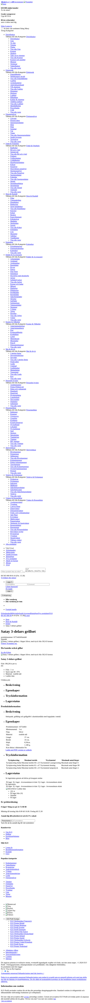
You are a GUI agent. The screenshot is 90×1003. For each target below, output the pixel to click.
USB (12, 110)
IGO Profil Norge (16, 944)
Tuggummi (14, 372)
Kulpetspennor (11, 863)
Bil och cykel (15, 150)
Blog (7, 838)
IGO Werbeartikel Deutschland (21, 934)
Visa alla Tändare (16, 444)
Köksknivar (14, 219)
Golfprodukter (15, 158)
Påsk (12, 127)
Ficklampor (14, 481)
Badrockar (14, 204)
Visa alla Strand (16, 188)
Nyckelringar (15, 429)
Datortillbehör (15, 74)
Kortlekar (13, 420)
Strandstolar (14, 186)
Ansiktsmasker (15, 385)
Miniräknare (14, 339)
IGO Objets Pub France (19, 932)
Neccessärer (14, 399)
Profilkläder (14, 293)
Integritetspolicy (11, 952)
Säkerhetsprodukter (17, 488)
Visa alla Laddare (16, 104)
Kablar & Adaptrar (17, 100)
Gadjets (13, 81)
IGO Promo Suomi (17, 938)
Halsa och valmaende (18, 389)
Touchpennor (15, 464)
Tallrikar (13, 236)
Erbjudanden (11, 550)
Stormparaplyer (16, 171)
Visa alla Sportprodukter (19, 179)
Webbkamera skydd (17, 76)
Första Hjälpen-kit (17, 387)
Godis (12, 364)
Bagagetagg (14, 527)
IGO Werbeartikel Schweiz (20, 940)
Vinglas (13, 45)
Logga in (9, 591)
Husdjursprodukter (17, 162)
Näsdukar (13, 402)
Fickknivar (14, 479)
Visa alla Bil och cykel (18, 154)
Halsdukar (14, 274)
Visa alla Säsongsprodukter (20, 135)
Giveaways (14, 416)
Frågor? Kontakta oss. (9, 643)
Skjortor (13, 299)
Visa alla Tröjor (16, 316)
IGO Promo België (17, 923)
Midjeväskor (15, 519)
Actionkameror (15, 83)
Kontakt (9, 852)
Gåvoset (13, 118)
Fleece (12, 269)
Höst (12, 125)
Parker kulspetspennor (18, 462)
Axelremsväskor (16, 502)
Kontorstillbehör (16, 332)
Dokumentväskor (16, 511)
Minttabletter (15, 370)
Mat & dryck (10, 349)
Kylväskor (14, 517)
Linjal (12, 337)
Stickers (13, 433)
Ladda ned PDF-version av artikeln (19, 750)
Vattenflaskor (15, 66)
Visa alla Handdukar (17, 209)
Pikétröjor (14, 288)
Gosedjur (13, 418)
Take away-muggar (17, 56)
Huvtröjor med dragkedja (19, 276)
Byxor (12, 267)
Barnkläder (14, 265)
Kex (11, 376)
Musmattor (14, 341)
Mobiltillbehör (15, 106)
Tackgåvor (14, 139)
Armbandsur (15, 263)
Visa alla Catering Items (19, 360)
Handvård (14, 393)
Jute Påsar (14, 515)
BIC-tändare (14, 441)
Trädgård (13, 190)
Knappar (13, 414)
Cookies (9, 957)
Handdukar (14, 202)
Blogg (8, 563)
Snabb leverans (16, 137)
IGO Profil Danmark (18, 930)
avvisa (26, 997)
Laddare (13, 95)
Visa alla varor (15, 68)
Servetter (13, 358)
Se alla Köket (6, 652)
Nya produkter (11, 559)
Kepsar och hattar (16, 284)
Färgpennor (14, 454)
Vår (11, 131)
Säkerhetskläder (16, 297)
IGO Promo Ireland (17, 936)
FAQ (8, 565)
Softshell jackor (16, 280)
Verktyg (13, 494)
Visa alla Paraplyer (17, 173)
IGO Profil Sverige (13, 919)
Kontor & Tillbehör (13, 322)
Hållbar (8, 834)
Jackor (12, 278)
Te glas (13, 43)
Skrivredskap (10, 448)
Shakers (13, 53)
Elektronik (9, 70)
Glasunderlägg (15, 200)
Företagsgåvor (11, 114)
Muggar (13, 62)
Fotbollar (13, 177)
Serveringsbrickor (16, 355)
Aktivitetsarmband (17, 85)
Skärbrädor (14, 223)
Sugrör (12, 225)
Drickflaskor (10, 35)
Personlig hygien (12, 381)
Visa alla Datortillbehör (18, 79)
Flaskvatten (14, 362)
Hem (7, 619)
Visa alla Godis (16, 374)
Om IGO (9, 832)
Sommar (13, 129)
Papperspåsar (15, 521)
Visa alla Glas (15, 49)
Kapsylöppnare (16, 217)
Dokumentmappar (17, 345)
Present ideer (15, 121)
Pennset (13, 471)
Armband (13, 261)
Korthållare (14, 334)
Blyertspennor (15, 452)
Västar (12, 318)
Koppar (13, 51)
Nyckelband (14, 425)
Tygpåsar (13, 504)
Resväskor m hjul (16, 532)
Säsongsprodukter (17, 123)
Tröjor (12, 311)
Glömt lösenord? (12, 587)
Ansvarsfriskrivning (13, 954)
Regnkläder (14, 295)
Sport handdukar (16, 207)
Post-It (12, 343)
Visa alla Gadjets (16, 89)
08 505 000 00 (6, 616)
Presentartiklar (11, 408)
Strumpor (13, 307)
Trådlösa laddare (16, 102)
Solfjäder (13, 301)
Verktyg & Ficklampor (14, 475)
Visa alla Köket (16, 227)
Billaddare (14, 97)
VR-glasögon (15, 87)
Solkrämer (14, 404)
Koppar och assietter (17, 60)
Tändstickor (14, 437)
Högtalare (14, 91)
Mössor (13, 286)
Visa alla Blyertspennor (19, 458)
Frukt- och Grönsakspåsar (19, 513)
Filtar (12, 198)
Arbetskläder (15, 259)
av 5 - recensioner (12, 2)
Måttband (13, 485)
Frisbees (13, 156)
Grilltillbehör (15, 160)
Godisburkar (15, 368)
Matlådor (13, 221)
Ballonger (14, 412)
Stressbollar (14, 435)
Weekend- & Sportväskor (19, 523)
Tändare (13, 439)
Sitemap (9, 959)
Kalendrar (9, 242)
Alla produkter (11, 544)
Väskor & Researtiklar (14, 498)
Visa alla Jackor (16, 282)
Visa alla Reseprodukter (19, 530)
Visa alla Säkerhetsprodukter (20, 492)
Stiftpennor (14, 456)
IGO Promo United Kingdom (21, 942)
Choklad (13, 366)
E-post (27, 616)
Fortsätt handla (11, 609)
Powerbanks (14, 108)
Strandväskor (15, 538)
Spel (12, 431)
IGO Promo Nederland (18, 946)
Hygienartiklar (15, 395)
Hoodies (13, 313)
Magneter (13, 234)
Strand (12, 181)
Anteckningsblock (17, 328)
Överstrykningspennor (18, 469)
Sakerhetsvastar (16, 490)
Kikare (12, 165)
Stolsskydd (14, 152)
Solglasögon (14, 303)
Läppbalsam (14, 397)
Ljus (12, 232)
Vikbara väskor (16, 540)
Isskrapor (13, 483)
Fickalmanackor (16, 246)
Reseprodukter (15, 525)
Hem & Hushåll (11, 194)
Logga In (9, 582)
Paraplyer (13, 167)
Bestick (13, 215)
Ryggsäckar (14, 534)
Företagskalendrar (17, 248)
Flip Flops (14, 272)
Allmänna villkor (12, 950)
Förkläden (14, 230)
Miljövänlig (10, 552)
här (54, 999)
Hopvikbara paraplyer (18, 169)
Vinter (12, 133)
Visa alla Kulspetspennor (19, 467)
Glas (12, 41)
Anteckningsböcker (17, 326)
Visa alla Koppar (16, 58)
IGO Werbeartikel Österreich (21, 921)
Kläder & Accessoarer (14, 255)
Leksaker (13, 427)
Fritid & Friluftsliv (12, 144)
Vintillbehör (14, 238)
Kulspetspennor (16, 460)
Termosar (13, 64)
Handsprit (14, 391)
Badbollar (14, 148)
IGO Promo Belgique (18, 925)
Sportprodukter (15, 175)
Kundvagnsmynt (16, 423)
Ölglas (12, 47)
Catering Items (15, 353)
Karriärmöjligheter (12, 836)
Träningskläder (15, 305)
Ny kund (9, 589)
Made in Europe (12, 561)
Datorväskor (14, 509)
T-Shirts (13, 309)
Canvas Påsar (15, 506)
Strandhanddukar (16, 183)
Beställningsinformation (14, 850)
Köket (12, 213)
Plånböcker (14, 290)
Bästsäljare (10, 557)
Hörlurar (13, 93)
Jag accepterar (6, 1001)
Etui (11, 330)
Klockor (13, 211)
